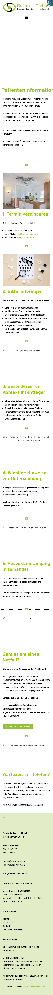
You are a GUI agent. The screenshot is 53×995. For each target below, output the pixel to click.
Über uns (6, 919)
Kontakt (6, 926)
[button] (26, 17)
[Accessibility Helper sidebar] (50, 3)
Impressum (8, 922)
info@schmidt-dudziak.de (28, 234)
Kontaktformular (26, 237)
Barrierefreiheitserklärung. (34, 987)
